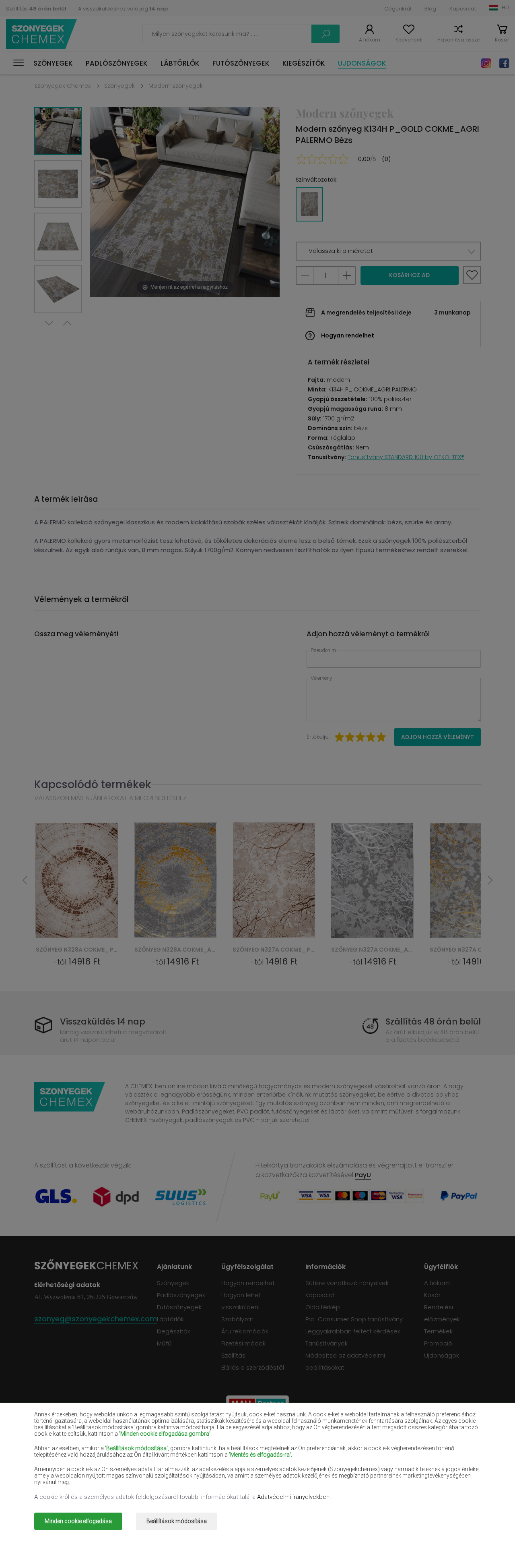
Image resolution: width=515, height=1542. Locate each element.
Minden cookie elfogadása (78, 1521)
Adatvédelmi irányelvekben (293, 1497)
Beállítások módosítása (176, 1521)
